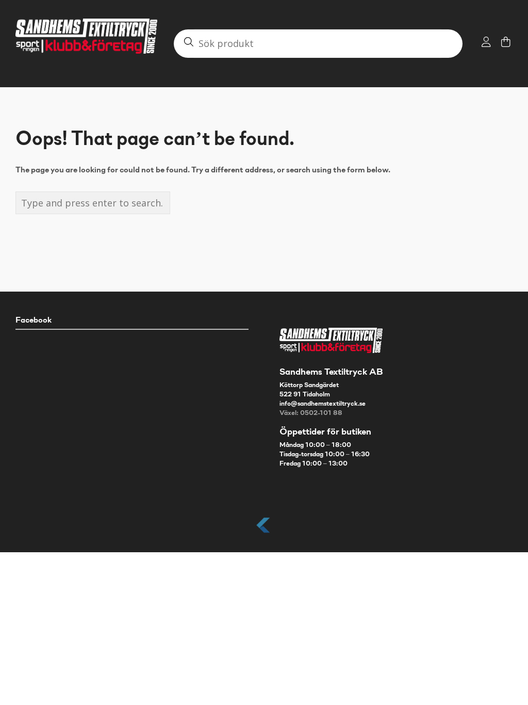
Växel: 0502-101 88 (310, 413)
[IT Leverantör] (264, 533)
